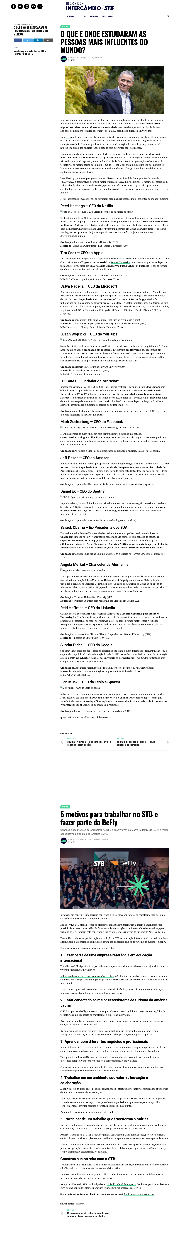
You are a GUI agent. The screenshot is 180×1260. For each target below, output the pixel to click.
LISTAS (30, 24)
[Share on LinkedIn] (38, 40)
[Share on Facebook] (18, 40)
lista (68, 136)
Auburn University (120, 262)
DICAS (83, 16)
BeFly (107, 931)
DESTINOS (94, 16)
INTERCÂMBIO (72, 16)
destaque (81, 1204)
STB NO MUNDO (107, 16)
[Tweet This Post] (28, 40)
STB (73, 60)
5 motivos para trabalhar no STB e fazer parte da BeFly (30, 52)
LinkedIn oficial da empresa (121, 1184)
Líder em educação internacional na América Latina (87, 976)
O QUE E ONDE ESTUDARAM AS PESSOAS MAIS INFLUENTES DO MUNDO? (31, 31)
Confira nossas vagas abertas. (139, 1194)
